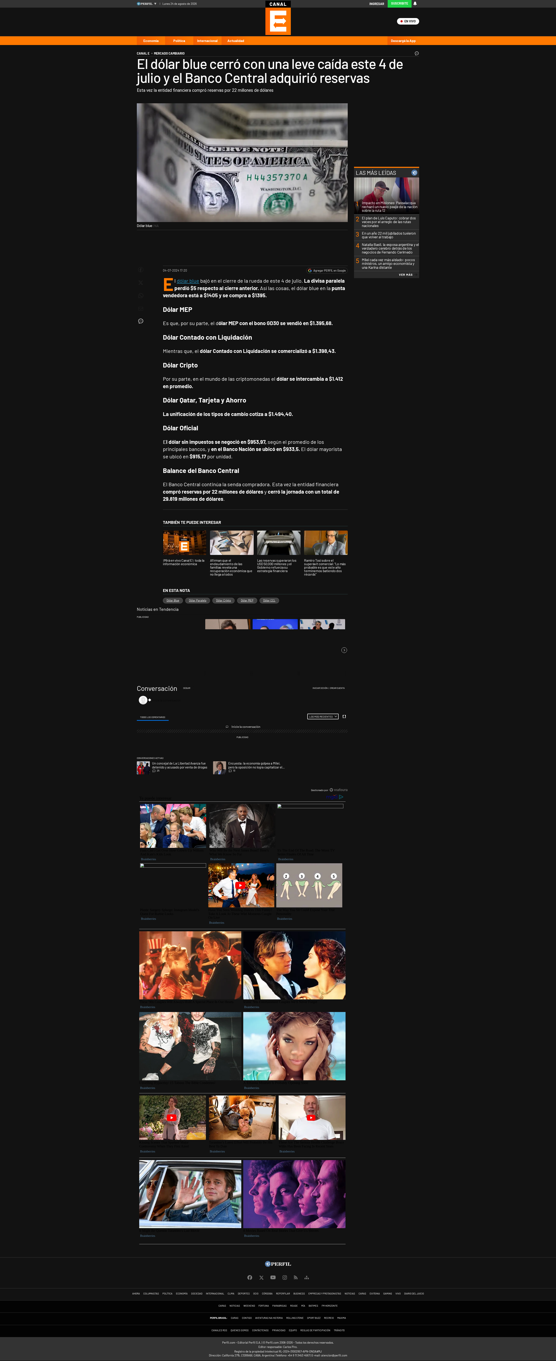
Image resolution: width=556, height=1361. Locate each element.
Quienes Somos (240, 1330)
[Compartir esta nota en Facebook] (141, 270)
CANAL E (143, 53)
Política (179, 40)
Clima (231, 1293)
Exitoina (375, 1293)
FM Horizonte (330, 1305)
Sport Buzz (314, 1317)
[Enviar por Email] (141, 309)
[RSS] (296, 1278)
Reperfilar (283, 1293)
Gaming (387, 1293)
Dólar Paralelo (197, 600)
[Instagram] (285, 1277)
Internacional (207, 40)
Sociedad (196, 1293)
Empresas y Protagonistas (324, 1293)
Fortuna (263, 1305)
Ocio (255, 1293)
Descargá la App (403, 40)
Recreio (329, 1317)
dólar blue (188, 280)
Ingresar (376, 4)
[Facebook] (249, 1277)
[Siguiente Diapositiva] (344, 650)
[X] (261, 1277)
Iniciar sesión (320, 688)
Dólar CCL (269, 600)
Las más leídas (376, 173)
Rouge (294, 1305)
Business (299, 1293)
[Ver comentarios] (416, 54)
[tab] (153, 716)
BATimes (313, 1305)
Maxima (341, 1317)
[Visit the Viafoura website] (338, 790)
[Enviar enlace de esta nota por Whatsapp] (141, 296)
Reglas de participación (315, 1330)
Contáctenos (260, 1330)
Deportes (244, 1293)
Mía (303, 1305)
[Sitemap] (306, 1278)
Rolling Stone (295, 1317)
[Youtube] (273, 1278)
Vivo (398, 1293)
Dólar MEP (247, 600)
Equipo (293, 1330)
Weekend (249, 1305)
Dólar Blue (173, 600)
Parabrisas (279, 1305)
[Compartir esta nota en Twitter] (141, 283)
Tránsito (339, 1330)
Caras (362, 1293)
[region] (242, 739)
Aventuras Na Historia (269, 1317)
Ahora (136, 1293)
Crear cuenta (337, 688)
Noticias (350, 1293)
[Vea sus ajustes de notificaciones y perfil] (415, 3)
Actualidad (235, 40)
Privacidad (278, 1330)
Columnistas (151, 1293)
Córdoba (267, 1293)
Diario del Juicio (414, 1293)
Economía (151, 40)
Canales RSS (219, 1330)
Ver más (406, 274)
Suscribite (399, 3)
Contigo (247, 1317)
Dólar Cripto (223, 600)
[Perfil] (278, 1265)
